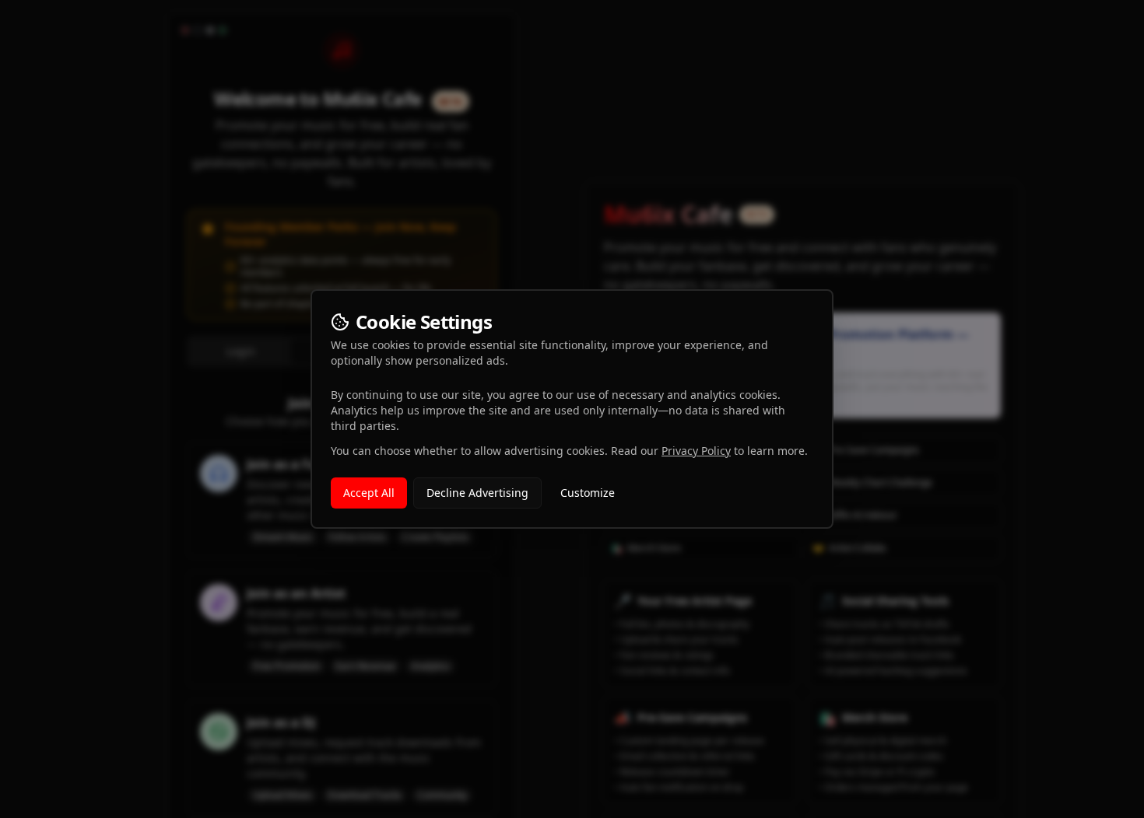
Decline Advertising (477, 492)
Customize (587, 492)
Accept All (369, 492)
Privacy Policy (696, 450)
